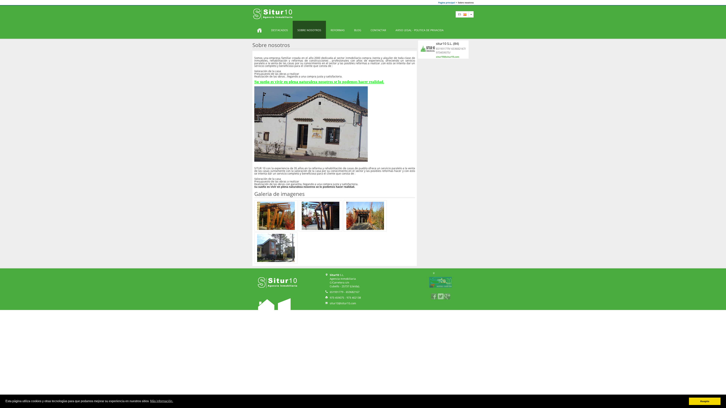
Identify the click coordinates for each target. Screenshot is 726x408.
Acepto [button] (704, 401)
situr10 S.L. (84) (447, 43)
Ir (434, 273)
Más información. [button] (161, 401)
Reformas (338, 30)
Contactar (378, 30)
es (460, 14)
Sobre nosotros (309, 30)
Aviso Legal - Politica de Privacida (420, 30)
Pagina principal (446, 2)
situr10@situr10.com (447, 56)
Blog (357, 30)
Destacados (279, 30)
